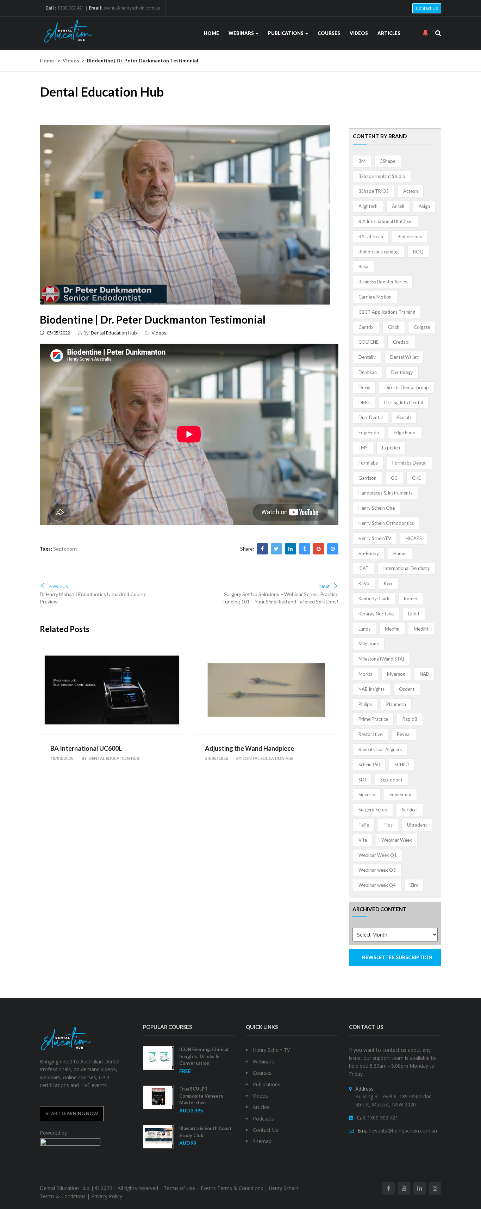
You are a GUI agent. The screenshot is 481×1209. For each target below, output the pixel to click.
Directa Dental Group (407, 387)
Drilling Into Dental (403, 402)
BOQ (418, 251)
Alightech (367, 206)
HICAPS (414, 538)
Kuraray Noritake (376, 613)
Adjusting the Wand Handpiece (249, 748)
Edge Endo (405, 432)
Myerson (396, 674)
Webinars (242, 33)
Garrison (367, 478)
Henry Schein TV (271, 1050)
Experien (391, 447)
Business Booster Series (382, 281)
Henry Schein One (376, 508)
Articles (388, 33)
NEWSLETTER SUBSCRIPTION (397, 957)
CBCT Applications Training (386, 312)
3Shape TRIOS (373, 191)
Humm (400, 553)
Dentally (367, 357)
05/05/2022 (58, 333)
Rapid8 (409, 719)
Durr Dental (370, 417)
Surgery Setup (372, 809)
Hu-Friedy (368, 553)
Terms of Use (179, 1188)
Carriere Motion (375, 297)
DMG (364, 402)
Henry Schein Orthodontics (386, 523)
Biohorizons (410, 236)
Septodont (65, 549)
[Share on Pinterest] (332, 548)
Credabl (401, 342)
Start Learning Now (71, 1113)
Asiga (424, 206)
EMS (363, 447)
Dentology (402, 372)
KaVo (363, 583)
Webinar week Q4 (377, 885)
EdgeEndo (368, 432)
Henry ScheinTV (374, 538)
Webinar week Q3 (377, 870)
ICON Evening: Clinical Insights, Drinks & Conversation (204, 1056)
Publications (286, 33)
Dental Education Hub (114, 333)
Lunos (364, 629)
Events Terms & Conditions (232, 1188)
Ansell (398, 206)
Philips (365, 704)
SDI (362, 780)
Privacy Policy (106, 1196)
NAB (424, 674)
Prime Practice (373, 719)
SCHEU (401, 764)
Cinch (393, 327)
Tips (388, 825)
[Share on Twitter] (276, 548)
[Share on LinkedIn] (290, 548)
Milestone (368, 643)
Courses (329, 33)
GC (394, 478)
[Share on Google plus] (318, 548)
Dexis (364, 387)
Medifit (421, 629)
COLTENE (368, 342)
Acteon (410, 191)
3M (362, 161)
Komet (411, 598)
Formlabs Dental (409, 463)
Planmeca (396, 704)
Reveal (404, 734)
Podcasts (263, 1118)
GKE (416, 478)
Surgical (410, 809)
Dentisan (367, 372)
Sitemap (262, 1141)
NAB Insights (371, 689)
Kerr (388, 583)
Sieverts (366, 794)
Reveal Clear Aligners (380, 749)
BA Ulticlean (370, 236)
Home (211, 33)
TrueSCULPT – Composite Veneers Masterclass (201, 1095)
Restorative (370, 734)
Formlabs (368, 463)
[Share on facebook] (262, 548)
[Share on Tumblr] (304, 548)
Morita (365, 674)
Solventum (400, 794)
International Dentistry (406, 568)
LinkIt (413, 613)
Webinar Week (396, 840)
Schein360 (369, 764)
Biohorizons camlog (378, 251)
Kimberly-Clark (373, 598)
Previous (58, 586)
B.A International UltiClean (385, 221)
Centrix (366, 327)
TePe (363, 825)
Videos (359, 33)
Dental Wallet (404, 357)
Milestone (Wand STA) (381, 659)
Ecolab (404, 417)
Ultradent (417, 825)
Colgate (422, 327)
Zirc (414, 885)
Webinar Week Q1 (377, 855)
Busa (363, 266)
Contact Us (427, 8)
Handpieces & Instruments (385, 493)
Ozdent (406, 689)
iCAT (363, 568)
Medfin (392, 629)
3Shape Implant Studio (381, 176)
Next (324, 586)
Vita (362, 840)
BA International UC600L (86, 748)
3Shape (387, 161)
